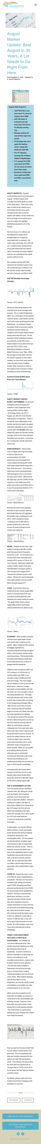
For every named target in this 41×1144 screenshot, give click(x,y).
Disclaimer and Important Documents (20, 1126)
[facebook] (22, 1133)
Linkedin (28, 1100)
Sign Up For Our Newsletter (20, 1116)
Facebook (13, 1100)
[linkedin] (18, 1133)
